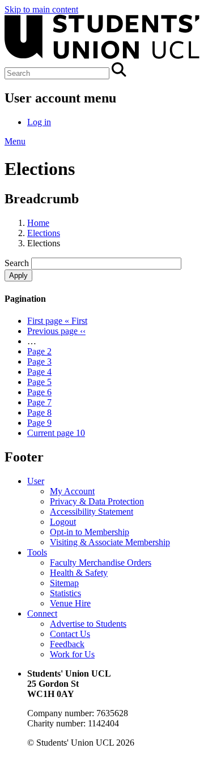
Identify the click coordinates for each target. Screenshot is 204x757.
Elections (43, 233)
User (35, 481)
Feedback (67, 644)
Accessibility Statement (91, 511)
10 (56, 433)
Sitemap (64, 583)
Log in (39, 122)
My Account (72, 491)
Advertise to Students (88, 623)
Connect (42, 613)
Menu (15, 141)
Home (38, 223)
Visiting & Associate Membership (110, 542)
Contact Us (70, 634)
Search (17, 263)
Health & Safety (79, 573)
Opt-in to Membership (89, 532)
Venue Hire (70, 603)
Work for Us (72, 654)
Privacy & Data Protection (97, 501)
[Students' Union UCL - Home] (102, 57)
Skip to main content (41, 9)
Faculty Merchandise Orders (100, 562)
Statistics (65, 593)
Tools (37, 552)
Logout (63, 522)
